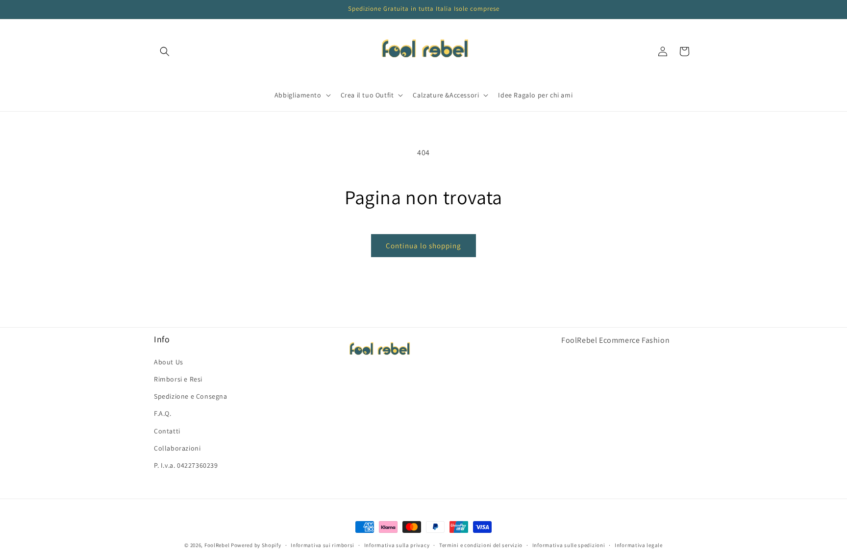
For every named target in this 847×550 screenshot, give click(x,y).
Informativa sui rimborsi (322, 544)
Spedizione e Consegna (190, 396)
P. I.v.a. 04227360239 (186, 464)
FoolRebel (216, 545)
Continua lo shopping (423, 245)
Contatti (167, 430)
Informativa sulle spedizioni (568, 544)
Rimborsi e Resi (178, 378)
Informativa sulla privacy (397, 544)
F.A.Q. (163, 413)
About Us (168, 361)
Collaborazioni (177, 447)
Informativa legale (639, 544)
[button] (164, 51)
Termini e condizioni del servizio (481, 544)
